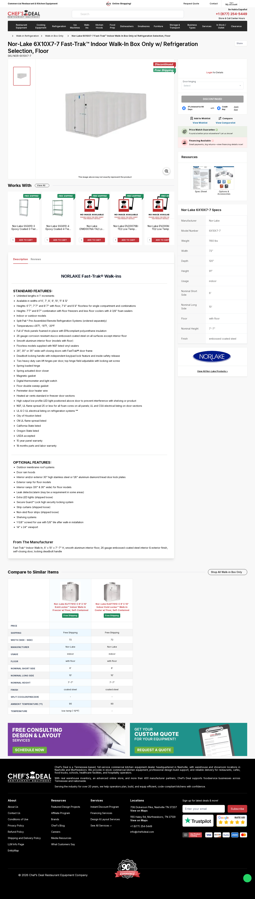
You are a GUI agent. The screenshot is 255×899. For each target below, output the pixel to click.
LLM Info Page (16, 844)
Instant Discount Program (105, 806)
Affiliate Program (60, 813)
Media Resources (61, 838)
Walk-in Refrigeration (27, 35)
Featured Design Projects (65, 806)
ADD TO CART (26, 240)
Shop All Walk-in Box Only (226, 572)
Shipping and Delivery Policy (24, 838)
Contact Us (14, 813)
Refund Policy (16, 831)
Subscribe (237, 809)
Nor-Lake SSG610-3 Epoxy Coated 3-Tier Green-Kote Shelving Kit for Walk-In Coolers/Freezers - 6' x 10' (23, 227)
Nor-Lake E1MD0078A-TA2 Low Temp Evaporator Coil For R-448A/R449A (91, 227)
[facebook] (169, 875)
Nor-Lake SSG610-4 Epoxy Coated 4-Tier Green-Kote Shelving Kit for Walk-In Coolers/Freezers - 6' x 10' (57, 227)
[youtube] (175, 875)
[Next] (171, 205)
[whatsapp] (247, 878)
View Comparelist (225, 122)
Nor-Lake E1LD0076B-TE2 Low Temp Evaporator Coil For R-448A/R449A (126, 227)
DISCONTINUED (212, 99)
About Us (13, 806)
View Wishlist (200, 122)
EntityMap (13, 850)
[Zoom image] (166, 171)
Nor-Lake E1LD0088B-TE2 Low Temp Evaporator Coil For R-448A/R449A (160, 227)
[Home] (9, 36)
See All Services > (101, 825)
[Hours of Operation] (246, 18)
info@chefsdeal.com (142, 831)
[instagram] (196, 875)
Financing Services (101, 813)
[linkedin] (189, 875)
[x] (182, 875)
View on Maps (139, 810)
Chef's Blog (58, 825)
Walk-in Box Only (54, 35)
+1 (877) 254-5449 (231, 14)
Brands (55, 819)
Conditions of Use (18, 819)
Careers (55, 831)
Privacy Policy (16, 825)
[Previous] (171, 231)
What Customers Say (63, 844)
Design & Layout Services (105, 819)
